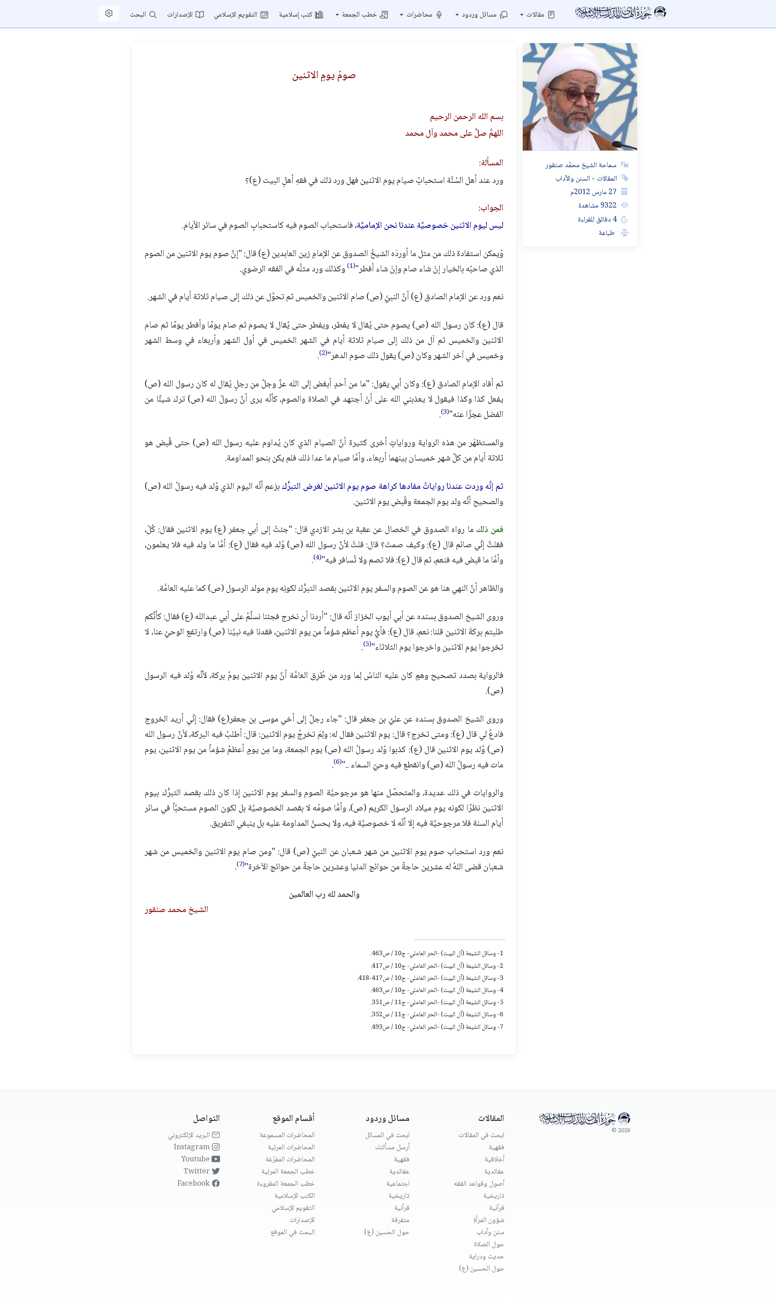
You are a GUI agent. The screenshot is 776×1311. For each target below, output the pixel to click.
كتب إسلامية (296, 15)
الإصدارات (180, 15)
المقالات (606, 179)
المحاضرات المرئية (291, 1148)
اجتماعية (398, 1184)
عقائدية (494, 1172)
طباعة (608, 233)
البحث (139, 15)
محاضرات (420, 15)
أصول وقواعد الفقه (479, 1184)
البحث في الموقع (292, 1233)
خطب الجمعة (360, 15)
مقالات (536, 15)
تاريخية (493, 1196)
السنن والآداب (573, 179)
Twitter (198, 1172)
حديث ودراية (486, 1257)
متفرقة (400, 1220)
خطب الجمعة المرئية (288, 1172)
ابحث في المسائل (387, 1135)
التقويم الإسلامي (236, 15)
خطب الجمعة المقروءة (286, 1184)
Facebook (194, 1184)
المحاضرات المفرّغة (290, 1160)
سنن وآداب (490, 1233)
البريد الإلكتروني (190, 1135)
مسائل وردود (480, 15)
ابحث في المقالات (481, 1135)
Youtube (196, 1160)
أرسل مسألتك (392, 1148)
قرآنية (496, 1208)
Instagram (193, 1148)
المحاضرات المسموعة (287, 1135)
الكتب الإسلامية (294, 1196)
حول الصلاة (489, 1245)
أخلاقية (494, 1160)
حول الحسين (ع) (481, 1269)
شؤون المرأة (488, 1220)
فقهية (496, 1148)
